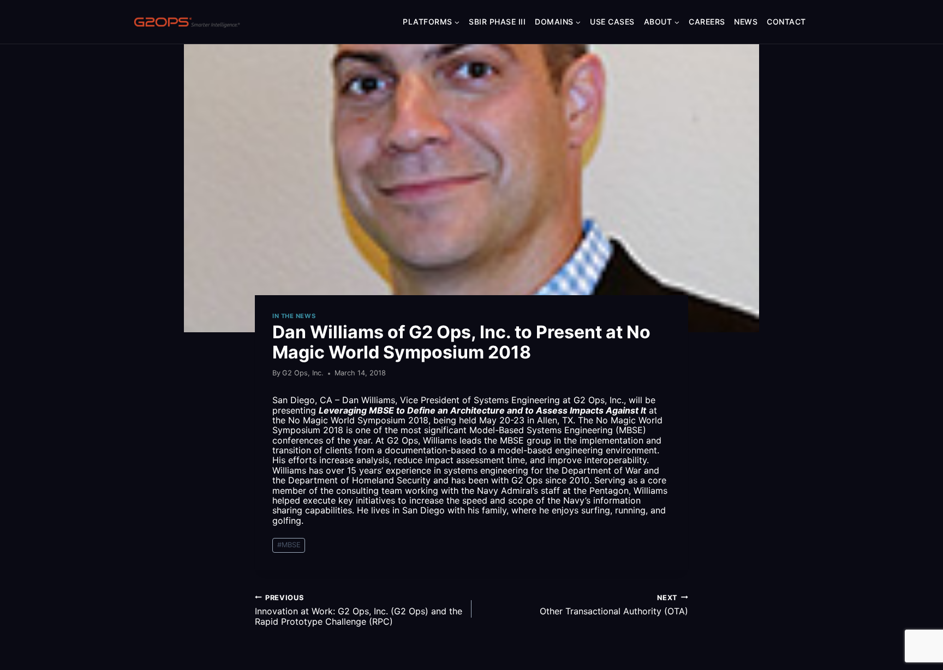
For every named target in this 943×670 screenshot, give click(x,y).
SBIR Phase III (497, 21)
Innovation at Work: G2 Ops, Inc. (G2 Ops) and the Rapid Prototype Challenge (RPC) (358, 610)
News (745, 21)
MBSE (289, 545)
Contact (786, 21)
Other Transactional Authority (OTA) (614, 605)
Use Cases (612, 21)
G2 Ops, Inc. (303, 373)
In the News (293, 316)
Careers (707, 21)
